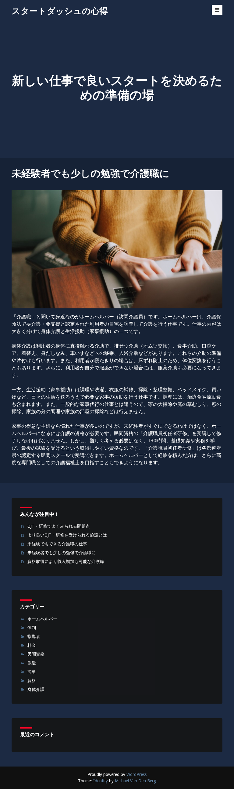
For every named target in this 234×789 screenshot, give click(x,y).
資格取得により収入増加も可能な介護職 (65, 561)
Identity (100, 780)
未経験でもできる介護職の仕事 (57, 543)
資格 (31, 680)
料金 (31, 645)
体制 (31, 627)
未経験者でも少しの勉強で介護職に (61, 552)
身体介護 (35, 689)
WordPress (136, 774)
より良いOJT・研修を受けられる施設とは (67, 535)
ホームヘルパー (42, 618)
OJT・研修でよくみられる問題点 (58, 526)
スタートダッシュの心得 (60, 11)
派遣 (31, 662)
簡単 (31, 671)
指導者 (33, 636)
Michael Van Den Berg (135, 780)
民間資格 (35, 654)
